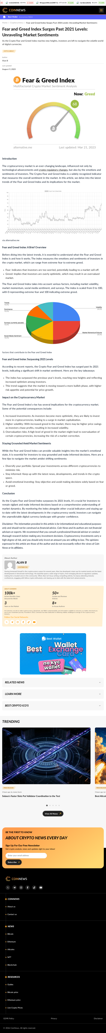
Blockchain (12, 965)
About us (11, 907)
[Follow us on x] (8, 887)
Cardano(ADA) (65, 3)
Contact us (12, 914)
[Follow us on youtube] (41, 887)
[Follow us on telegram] (14, 887)
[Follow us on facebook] (27, 887)
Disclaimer (98, 1019)
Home (4, 23)
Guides (10, 985)
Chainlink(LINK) (96, 3)
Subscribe (12, 862)
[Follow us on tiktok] (34, 887)
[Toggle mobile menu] (101, 10)
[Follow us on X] (6, 622)
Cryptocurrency (16, 23)
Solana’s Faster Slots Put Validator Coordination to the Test (31, 796)
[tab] (47, 805)
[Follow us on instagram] (21, 887)
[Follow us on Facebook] (23, 622)
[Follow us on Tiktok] (28, 622)
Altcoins (10, 950)
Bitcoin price (12, 992)
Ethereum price (13, 1000)
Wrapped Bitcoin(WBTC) (28, 3)
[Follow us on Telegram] (12, 622)
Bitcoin (10, 934)
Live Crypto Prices (15, 1008)
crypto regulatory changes (53, 170)
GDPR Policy (8, 1019)
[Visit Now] (53, 653)
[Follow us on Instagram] (17, 622)
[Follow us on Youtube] (34, 622)
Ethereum (11, 942)
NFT (9, 957)
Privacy (54, 1019)
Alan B (5, 60)
